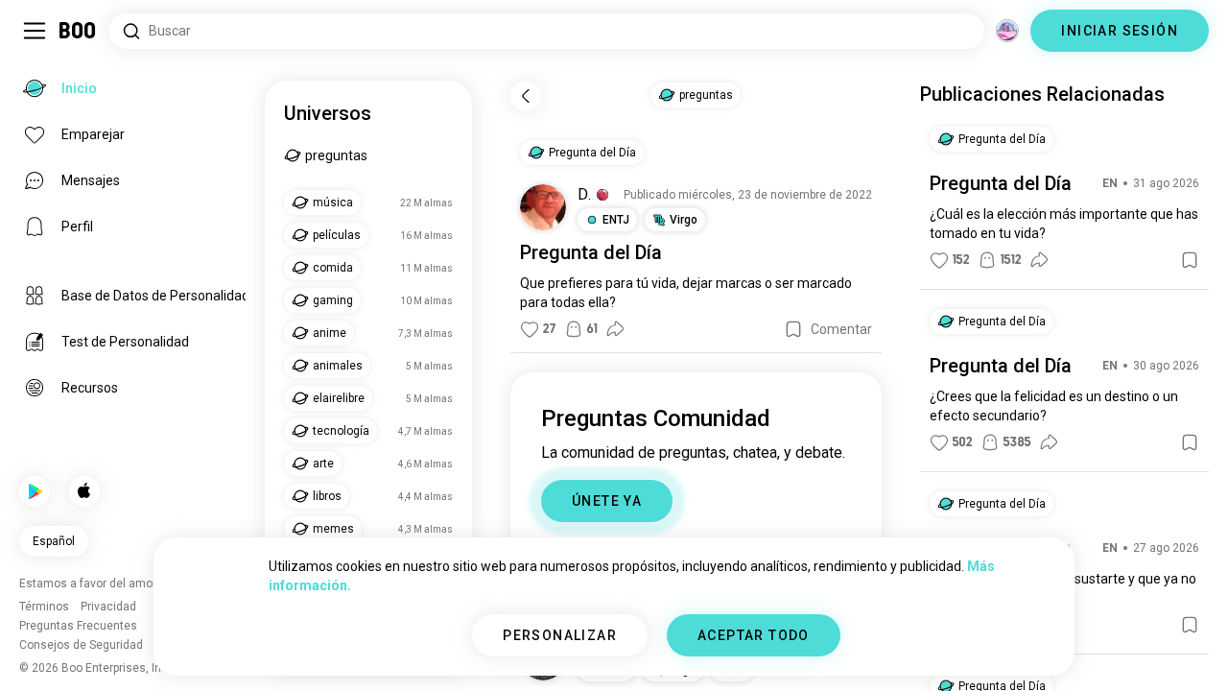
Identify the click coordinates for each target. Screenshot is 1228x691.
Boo (78, 30)
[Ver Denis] (543, 207)
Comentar (841, 329)
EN (1110, 183)
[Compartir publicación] (615, 329)
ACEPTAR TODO (753, 635)
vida (663, 283)
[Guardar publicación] (793, 329)
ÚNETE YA (607, 501)
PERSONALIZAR (560, 635)
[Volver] (525, 96)
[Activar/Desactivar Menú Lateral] (34, 30)
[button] (602, 195)
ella (598, 302)
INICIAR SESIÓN (1119, 30)
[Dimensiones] (1007, 30)
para (619, 283)
